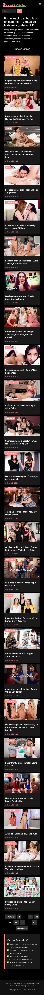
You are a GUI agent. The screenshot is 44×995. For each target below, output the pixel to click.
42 (37, 917)
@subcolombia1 (32, 983)
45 (22, 922)
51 (34, 922)
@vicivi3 (16, 983)
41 (30, 917)
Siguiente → (22, 928)
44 (16, 922)
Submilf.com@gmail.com (25, 986)
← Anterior (10, 917)
